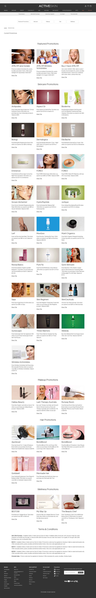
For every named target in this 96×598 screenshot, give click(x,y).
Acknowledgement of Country (18, 572)
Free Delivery (22, 14)
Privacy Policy (17, 583)
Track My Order (46, 573)
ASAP (5, 571)
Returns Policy (32, 581)
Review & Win (17, 575)
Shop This (14, 75)
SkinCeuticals (7, 588)
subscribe (81, 572)
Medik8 (5, 586)
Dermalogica (6, 569)
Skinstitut (6, 573)
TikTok (57, 575)
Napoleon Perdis (7, 577)
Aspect (5, 581)
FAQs (30, 584)
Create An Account (47, 571)
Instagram (58, 569)
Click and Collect (32, 571)
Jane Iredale (6, 584)
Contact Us (31, 569)
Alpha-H (5, 575)
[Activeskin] (48, 6)
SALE (83, 10)
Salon (15, 577)
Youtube (57, 573)
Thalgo (5, 579)
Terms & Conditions (18, 585)
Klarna (30, 575)
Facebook (58, 571)
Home (5, 28)
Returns (30, 579)
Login (44, 569)
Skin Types (45, 577)
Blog (15, 581)
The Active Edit (74, 14)
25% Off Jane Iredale (48, 1)
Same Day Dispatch (49, 14)
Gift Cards (16, 579)
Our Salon (62, 14)
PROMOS (90, 10)
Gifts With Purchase (35, 14)
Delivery (31, 577)
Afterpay (31, 573)
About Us (16, 569)
